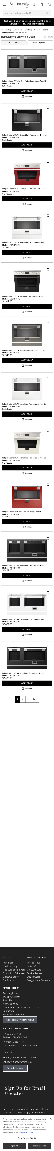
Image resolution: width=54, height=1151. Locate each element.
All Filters (15, 43)
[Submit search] (47, 13)
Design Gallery (34, 976)
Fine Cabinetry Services (14, 969)
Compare (28, 96)
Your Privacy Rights (27, 1138)
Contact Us (8, 1010)
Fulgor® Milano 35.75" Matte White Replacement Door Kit (24, 404)
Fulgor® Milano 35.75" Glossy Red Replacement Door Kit (23, 189)
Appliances (17, 30)
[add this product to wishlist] (48, 54)
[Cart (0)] (49, 5)
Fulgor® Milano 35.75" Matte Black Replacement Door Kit (23, 296)
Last (35, 699)
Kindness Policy (10, 1003)
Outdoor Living (10, 966)
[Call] (41, 5)
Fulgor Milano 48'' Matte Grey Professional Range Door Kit (24, 81)
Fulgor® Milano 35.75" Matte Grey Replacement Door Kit (23, 350)
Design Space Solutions (38, 980)
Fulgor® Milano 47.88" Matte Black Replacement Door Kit (23, 673)
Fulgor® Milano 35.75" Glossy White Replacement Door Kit (24, 243)
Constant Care (34, 969)
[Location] (34, 5)
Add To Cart (27, 91)
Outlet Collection (11, 976)
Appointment (32, 21)
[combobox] (40, 43)
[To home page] (19, 5)
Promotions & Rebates (14, 973)
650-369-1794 (17, 1041)
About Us (7, 1000)
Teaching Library (11, 993)
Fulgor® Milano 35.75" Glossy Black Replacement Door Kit (24, 135)
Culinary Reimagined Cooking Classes (21, 1007)
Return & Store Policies (14, 1014)
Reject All (14, 1146)
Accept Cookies (39, 1146)
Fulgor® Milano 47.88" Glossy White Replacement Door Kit (24, 619)
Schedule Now (15, 1068)
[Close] (51, 1119)
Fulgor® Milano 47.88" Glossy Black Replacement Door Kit (24, 565)
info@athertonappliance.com (23, 1045)
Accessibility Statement (20, 1019)
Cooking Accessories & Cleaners (14, 32)
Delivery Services (35, 966)
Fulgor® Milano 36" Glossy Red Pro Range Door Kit (21, 512)
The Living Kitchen (11, 996)
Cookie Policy (27, 1132)
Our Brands (8, 980)
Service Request (35, 973)
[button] (4, 5)
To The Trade (33, 962)
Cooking (28, 30)
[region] (27, 1133)
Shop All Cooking (41, 30)
